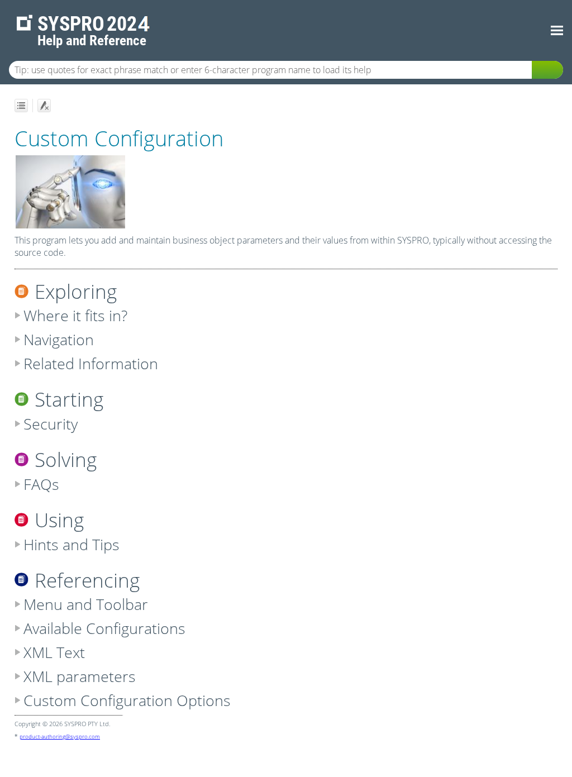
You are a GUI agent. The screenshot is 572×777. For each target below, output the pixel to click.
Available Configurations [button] (104, 628)
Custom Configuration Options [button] (127, 700)
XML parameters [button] (79, 676)
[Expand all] (21, 105)
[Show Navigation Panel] (557, 30)
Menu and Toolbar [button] (85, 604)
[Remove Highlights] (44, 105)
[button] (547, 70)
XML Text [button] (54, 652)
